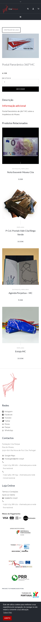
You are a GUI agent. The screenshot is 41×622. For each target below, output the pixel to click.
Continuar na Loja (11, 30)
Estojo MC (20, 351)
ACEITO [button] (7, 618)
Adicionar (20, 89)
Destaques (16, 168)
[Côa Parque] (10, 11)
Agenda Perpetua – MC (20, 293)
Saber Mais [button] (7, 613)
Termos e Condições (10, 492)
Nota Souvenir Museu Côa (20, 172)
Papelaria (25, 168)
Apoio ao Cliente (8, 495)
